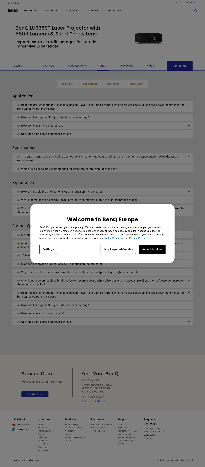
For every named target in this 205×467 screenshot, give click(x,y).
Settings (48, 249)
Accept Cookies (152, 249)
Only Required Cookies (118, 249)
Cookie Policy (111, 238)
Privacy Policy (137, 238)
